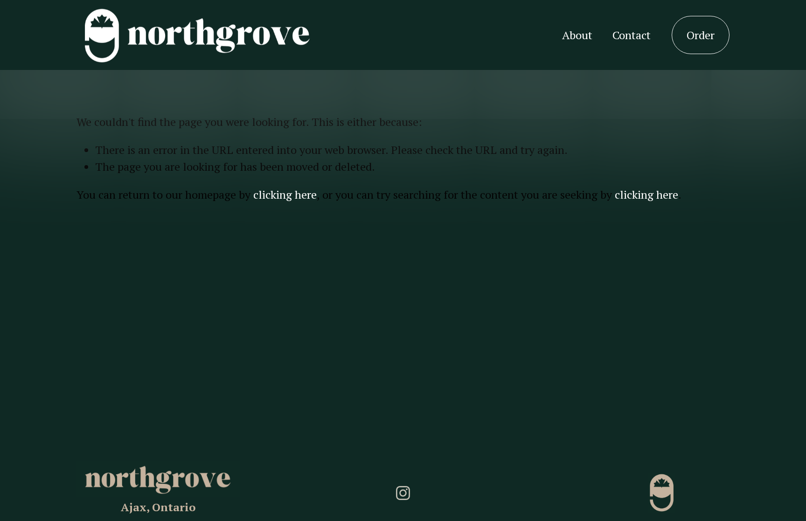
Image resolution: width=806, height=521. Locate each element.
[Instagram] (403, 493)
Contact (631, 35)
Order (701, 35)
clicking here (285, 194)
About (577, 35)
